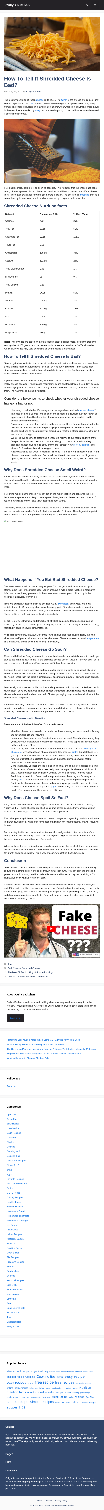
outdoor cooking (72, 1392)
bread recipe (13, 1128)
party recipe (85, 1393)
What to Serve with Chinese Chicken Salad (28, 1058)
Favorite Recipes (15, 1179)
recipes (79, 1396)
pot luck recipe (35, 1397)
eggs (9, 1174)
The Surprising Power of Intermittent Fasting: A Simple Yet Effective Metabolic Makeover (51, 1049)
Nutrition (85, 1387)
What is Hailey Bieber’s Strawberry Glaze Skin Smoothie (35, 1044)
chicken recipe (15, 1376)
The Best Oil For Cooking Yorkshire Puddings (30, 972)
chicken (78, 1372)
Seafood (11, 1275)
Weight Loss (13, 1326)
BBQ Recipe (13, 1123)
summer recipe (88, 1402)
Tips (10, 964)
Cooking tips (46, 1376)
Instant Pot (12, 1229)
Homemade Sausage (17, 1220)
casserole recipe (67, 1372)
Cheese (17, 968)
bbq (46, 1371)
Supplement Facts (16, 1308)
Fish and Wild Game (17, 1183)
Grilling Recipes (15, 1197)
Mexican (11, 1243)
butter (75, 752)
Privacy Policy (60, 1500)
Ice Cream (12, 1225)
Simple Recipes (15, 1289)
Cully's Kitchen (17, 5)
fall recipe (31, 1383)
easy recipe (74, 1376)
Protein (10, 1266)
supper (12, 1407)
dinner (60, 1377)
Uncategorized (14, 1322)
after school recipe (18, 1371)
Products (46, 1397)
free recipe (44, 1382)
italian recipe (44, 1388)
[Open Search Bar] (87, 5)
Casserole (12, 1137)
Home (8, 1462)
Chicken (11, 1142)
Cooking (11, 1146)
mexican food (57, 1388)
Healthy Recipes (15, 1206)
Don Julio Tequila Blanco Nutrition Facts (28, 976)
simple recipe (17, 1402)
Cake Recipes (14, 1133)
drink (9, 1170)
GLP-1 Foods (13, 1193)
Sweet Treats (13, 1312)
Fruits (10, 1188)
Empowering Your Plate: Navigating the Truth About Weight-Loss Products (44, 1053)
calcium (86, 445)
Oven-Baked (13, 1252)
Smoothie (11, 1299)
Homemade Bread (16, 1211)
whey (37, 110)
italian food (34, 1388)
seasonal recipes (15, 1280)
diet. (21, 779)
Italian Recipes (14, 1234)
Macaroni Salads (15, 1239)
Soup (9, 1303)
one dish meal (35, 1392)
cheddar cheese (86, 410)
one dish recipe (54, 1392)
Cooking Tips (13, 1156)
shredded (84, 195)
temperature (93, 638)
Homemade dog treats (18, 1216)
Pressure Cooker (15, 1262)
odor (31, 103)
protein (76, 445)
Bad (10, 968)
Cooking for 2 (13, 1151)
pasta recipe (13, 1397)
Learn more (15, 1018)
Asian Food (12, 1119)
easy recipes (16, 1382)
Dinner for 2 (13, 1165)
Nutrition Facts (14, 1248)
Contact (48, 1500)
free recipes (64, 1382)
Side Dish (12, 1285)
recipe (71, 1397)
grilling (10, 1388)
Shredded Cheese (31, 968)
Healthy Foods (14, 1202)
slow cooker (13, 1294)
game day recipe (83, 1383)
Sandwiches (13, 1271)
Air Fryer (33, 1372)
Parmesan (63, 603)
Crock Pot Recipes (16, 1160)
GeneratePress (67, 1505)
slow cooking (72, 1402)
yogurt (54, 786)
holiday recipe (21, 1388)
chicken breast (88, 1372)
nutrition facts (16, 1392)
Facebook (12, 1086)
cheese (39, 100)
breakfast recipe (54, 1372)
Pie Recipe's (13, 1257)
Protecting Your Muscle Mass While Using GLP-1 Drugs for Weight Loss (43, 1040)
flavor (64, 100)
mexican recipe (71, 1388)
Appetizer (11, 1114)
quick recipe (59, 1396)
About (39, 1500)
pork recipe (25, 1397)
